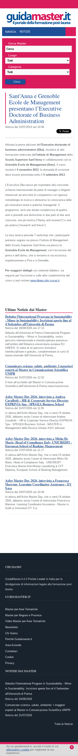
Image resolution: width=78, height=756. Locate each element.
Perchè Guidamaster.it (18, 639)
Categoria (14, 66)
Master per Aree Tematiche (21, 609)
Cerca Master (17, 43)
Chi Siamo (11, 633)
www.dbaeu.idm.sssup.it (44, 280)
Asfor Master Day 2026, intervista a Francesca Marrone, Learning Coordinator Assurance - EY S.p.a (38, 484)
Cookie (9, 657)
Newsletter (11, 627)
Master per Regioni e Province (23, 615)
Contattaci (11, 651)
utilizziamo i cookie (17, 749)
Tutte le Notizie (63, 724)
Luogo (12, 55)
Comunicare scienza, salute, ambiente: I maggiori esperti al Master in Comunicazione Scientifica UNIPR (39, 370)
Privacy (9, 663)
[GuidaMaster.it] (39, 17)
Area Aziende (13, 645)
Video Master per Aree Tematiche (25, 621)
